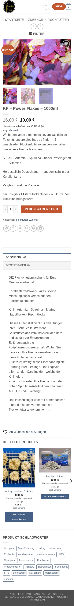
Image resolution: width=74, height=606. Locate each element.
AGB (12, 594)
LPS (61, 554)
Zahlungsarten (52, 594)
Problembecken (12, 566)
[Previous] (9, 61)
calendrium (55, 548)
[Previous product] (40, 26)
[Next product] (33, 26)
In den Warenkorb (41, 209)
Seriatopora (61, 566)
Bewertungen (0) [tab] (18, 265)
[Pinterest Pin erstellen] (34, 228)
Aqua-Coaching (25, 548)
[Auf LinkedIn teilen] (40, 228)
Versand (13, 130)
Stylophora (35, 572)
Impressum (37, 599)
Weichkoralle (52, 572)
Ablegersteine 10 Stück (19, 491)
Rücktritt (63, 597)
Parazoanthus (26, 560)
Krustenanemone (46, 554)
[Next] (65, 61)
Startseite (14, 19)
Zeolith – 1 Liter (55, 476)
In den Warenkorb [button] (55, 496)
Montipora (9, 560)
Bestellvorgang (28, 594)
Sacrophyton (44, 566)
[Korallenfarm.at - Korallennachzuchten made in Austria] (21, 6)
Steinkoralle (19, 572)
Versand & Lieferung (19, 597)
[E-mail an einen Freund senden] (27, 228)
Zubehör (35, 19)
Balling (41, 548)
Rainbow (29, 566)
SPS (6, 572)
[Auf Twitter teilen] (20, 228)
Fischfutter (58, 19)
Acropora (9, 548)
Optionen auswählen (19, 516)
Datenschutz (44, 597)
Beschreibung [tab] (16, 257)
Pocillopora (43, 560)
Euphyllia (9, 554)
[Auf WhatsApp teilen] (6, 228)
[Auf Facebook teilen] (13, 228)
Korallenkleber (25, 554)
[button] (46, 7)
